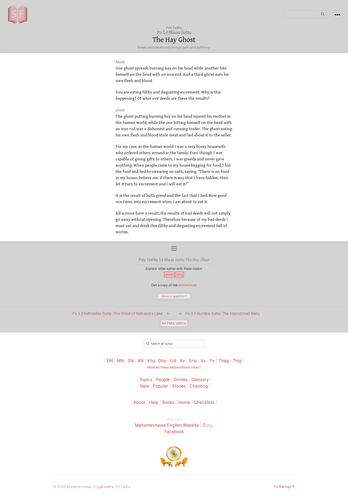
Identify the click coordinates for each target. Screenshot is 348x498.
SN (131, 360)
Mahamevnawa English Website (167, 425)
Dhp (162, 360)
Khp (151, 360)
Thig (237, 360)
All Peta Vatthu (174, 323)
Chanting (199, 386)
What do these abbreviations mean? (174, 367)
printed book (187, 285)
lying (179, 274)
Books (168, 402)
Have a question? (174, 296)
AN (141, 360)
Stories (179, 386)
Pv (212, 360)
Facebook (174, 431)
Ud (173, 360)
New (144, 386)
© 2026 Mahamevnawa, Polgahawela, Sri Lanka (91, 487)
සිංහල (208, 425)
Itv (182, 360)
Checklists (204, 402)
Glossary (200, 379)
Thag (224, 360)
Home (184, 402)
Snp (193, 360)
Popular (160, 386)
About (139, 402)
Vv (203, 360)
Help (153, 402)
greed (169, 274)
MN (120, 360)
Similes (180, 379)
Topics (145, 379)
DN (110, 360)
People (163, 379)
